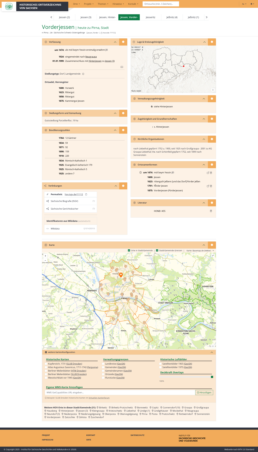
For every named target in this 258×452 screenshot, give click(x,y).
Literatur (142, 202)
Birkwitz (103, 407)
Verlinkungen (55, 185)
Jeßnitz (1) (193, 17)
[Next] (206, 17)
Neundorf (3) (53, 414)
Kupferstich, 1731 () (65, 363)
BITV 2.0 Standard (246, 449)
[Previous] (51, 17)
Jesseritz (150, 17)
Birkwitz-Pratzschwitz (122, 407)
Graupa (188, 407)
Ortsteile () (114, 374)
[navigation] (129, 17)
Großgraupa (202, 407)
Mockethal (178, 410)
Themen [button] (102, 3)
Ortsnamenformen (147, 164)
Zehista (83, 417)
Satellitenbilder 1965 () (177, 363)
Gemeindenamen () (118, 370)
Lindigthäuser (161, 410)
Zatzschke (70, 417)
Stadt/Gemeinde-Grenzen (170, 250)
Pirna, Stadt (100, 28)
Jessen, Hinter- (107, 17)
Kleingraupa (98, 410)
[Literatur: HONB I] (211, 211)
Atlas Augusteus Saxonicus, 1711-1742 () (73, 367)
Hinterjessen (95, 61)
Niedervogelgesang (91, 414)
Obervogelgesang (129, 414)
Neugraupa (91, 56)
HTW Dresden (78, 370)
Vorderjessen (53, 417)
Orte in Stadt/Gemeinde (142, 250)
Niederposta (70, 414)
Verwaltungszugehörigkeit (151, 98)
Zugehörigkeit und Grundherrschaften (157, 118)
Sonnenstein (203, 414)
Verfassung (55, 41)
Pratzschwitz (168, 414)
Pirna (144, 414)
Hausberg (52, 410)
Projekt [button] (88, 3)
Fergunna (92, 367)
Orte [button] (75, 3)
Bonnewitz (142, 407)
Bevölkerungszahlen (59, 130)
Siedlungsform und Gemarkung (65, 113)
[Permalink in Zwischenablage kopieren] (86, 194)
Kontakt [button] (132, 3)
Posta (154, 414)
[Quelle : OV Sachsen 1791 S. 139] (211, 186)
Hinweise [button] (117, 3)
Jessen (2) (64, 17)
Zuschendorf (97, 417)
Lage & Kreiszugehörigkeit (150, 41)
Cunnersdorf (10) (171, 407)
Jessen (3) (86, 17)
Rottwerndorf (186, 414)
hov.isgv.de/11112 (74, 194)
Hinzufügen (205, 392)
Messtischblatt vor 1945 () (64, 377)
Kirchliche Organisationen (151, 139)
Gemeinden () (115, 367)
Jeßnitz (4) (171, 17)
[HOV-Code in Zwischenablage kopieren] (101, 33)
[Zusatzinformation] (106, 50)
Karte (52, 245)
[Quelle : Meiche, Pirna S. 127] (211, 172)
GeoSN (76, 377)
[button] (211, 172)
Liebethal (131, 410)
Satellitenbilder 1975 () (177, 367)
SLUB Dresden (74, 363)
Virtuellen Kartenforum (99, 398)
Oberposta (110, 414)
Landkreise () (115, 363)
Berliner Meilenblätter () (67, 370)
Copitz (155, 407)
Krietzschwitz (115, 410)
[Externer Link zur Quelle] (208, 172)
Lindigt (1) (145, 410)
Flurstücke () (115, 377)
